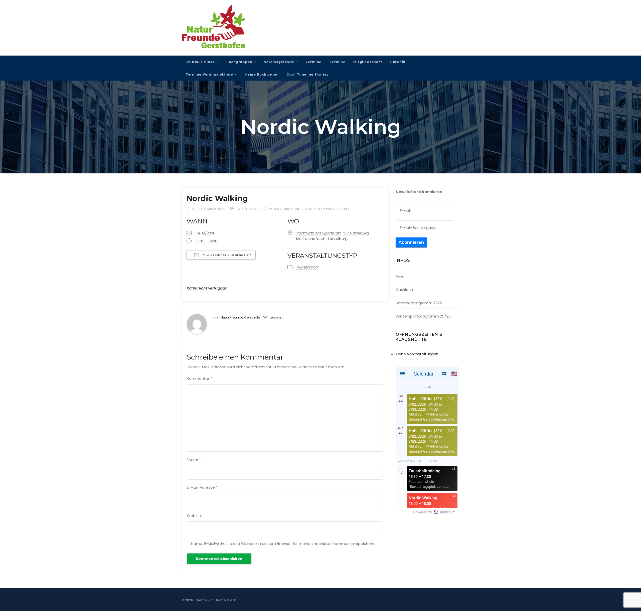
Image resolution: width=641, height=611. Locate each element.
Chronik (397, 62)
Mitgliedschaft (367, 62)
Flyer (400, 276)
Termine (313, 62)
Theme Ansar (225, 600)
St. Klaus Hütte (201, 62)
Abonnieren (411, 242)
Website (195, 515)
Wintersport (249, 209)
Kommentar (199, 378)
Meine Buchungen (261, 74)
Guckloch (404, 289)
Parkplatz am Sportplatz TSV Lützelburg (332, 233)
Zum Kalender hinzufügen (224, 255)
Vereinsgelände (279, 62)
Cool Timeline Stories (307, 74)
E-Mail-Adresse (202, 487)
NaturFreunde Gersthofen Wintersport (251, 317)
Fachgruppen (239, 62)
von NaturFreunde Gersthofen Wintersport (309, 209)
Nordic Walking (217, 198)
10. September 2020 (209, 209)
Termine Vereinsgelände (210, 74)
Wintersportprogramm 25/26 (423, 316)
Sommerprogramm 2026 (419, 303)
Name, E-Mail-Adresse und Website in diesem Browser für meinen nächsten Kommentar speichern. (283, 543)
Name (194, 459)
